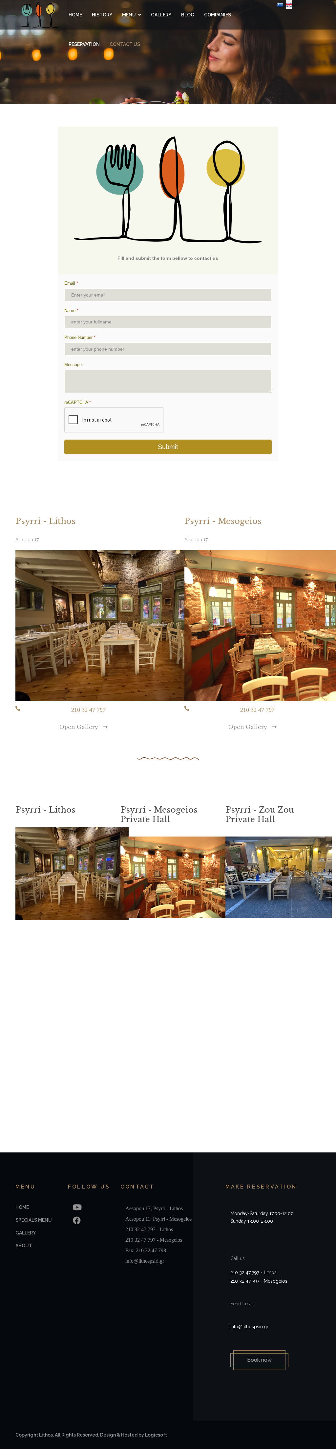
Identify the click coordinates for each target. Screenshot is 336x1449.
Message (73, 364)
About (23, 1245)
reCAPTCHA (77, 402)
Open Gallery (79, 727)
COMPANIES (217, 14)
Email (71, 283)
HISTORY (102, 14)
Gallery (161, 14)
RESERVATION (84, 44)
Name (71, 310)
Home (22, 1207)
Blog (187, 14)
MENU (129, 14)
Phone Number (79, 337)
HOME (75, 14)
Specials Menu (33, 1220)
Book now (259, 1360)
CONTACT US (125, 44)
